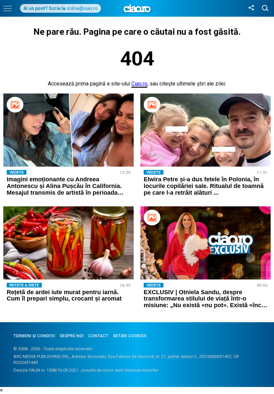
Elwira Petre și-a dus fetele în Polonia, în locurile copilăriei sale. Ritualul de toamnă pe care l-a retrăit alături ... (204, 186)
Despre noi (72, 336)
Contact (98, 336)
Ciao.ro (139, 83)
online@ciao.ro (82, 8)
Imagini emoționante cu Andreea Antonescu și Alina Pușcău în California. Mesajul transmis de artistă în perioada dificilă (64, 189)
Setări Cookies (129, 336)
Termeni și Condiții (34, 336)
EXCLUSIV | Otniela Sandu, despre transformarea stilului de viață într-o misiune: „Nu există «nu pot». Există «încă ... (204, 302)
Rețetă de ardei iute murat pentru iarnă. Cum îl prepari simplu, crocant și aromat (64, 295)
